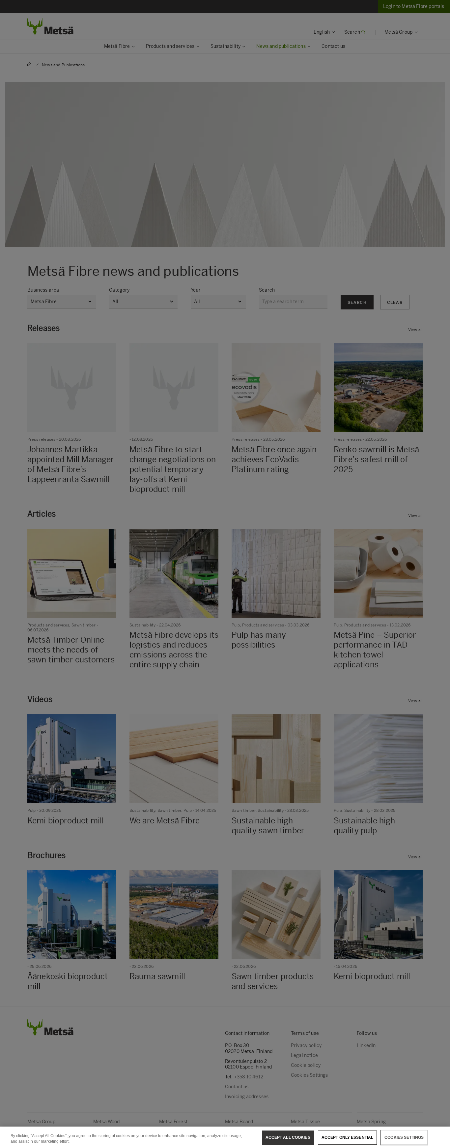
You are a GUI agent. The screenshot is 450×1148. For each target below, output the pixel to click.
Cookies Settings (404, 1137)
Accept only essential (348, 1137)
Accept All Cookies (288, 1137)
